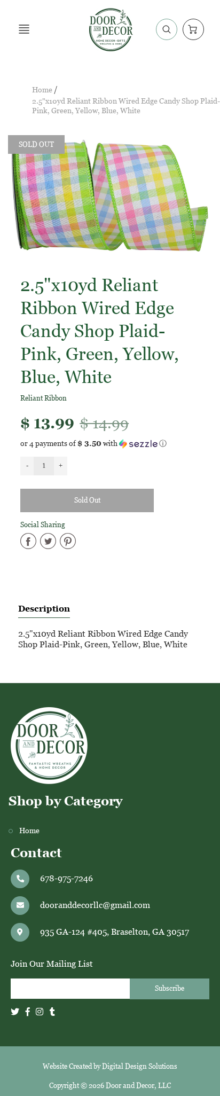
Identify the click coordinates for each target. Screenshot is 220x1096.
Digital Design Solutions (139, 1066)
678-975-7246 (66, 878)
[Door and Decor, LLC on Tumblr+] (52, 1012)
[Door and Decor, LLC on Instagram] (39, 1012)
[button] (110, 444)
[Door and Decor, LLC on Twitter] (15, 1012)
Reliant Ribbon (43, 398)
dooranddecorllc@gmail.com (95, 905)
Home (42, 90)
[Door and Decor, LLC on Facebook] (28, 1012)
